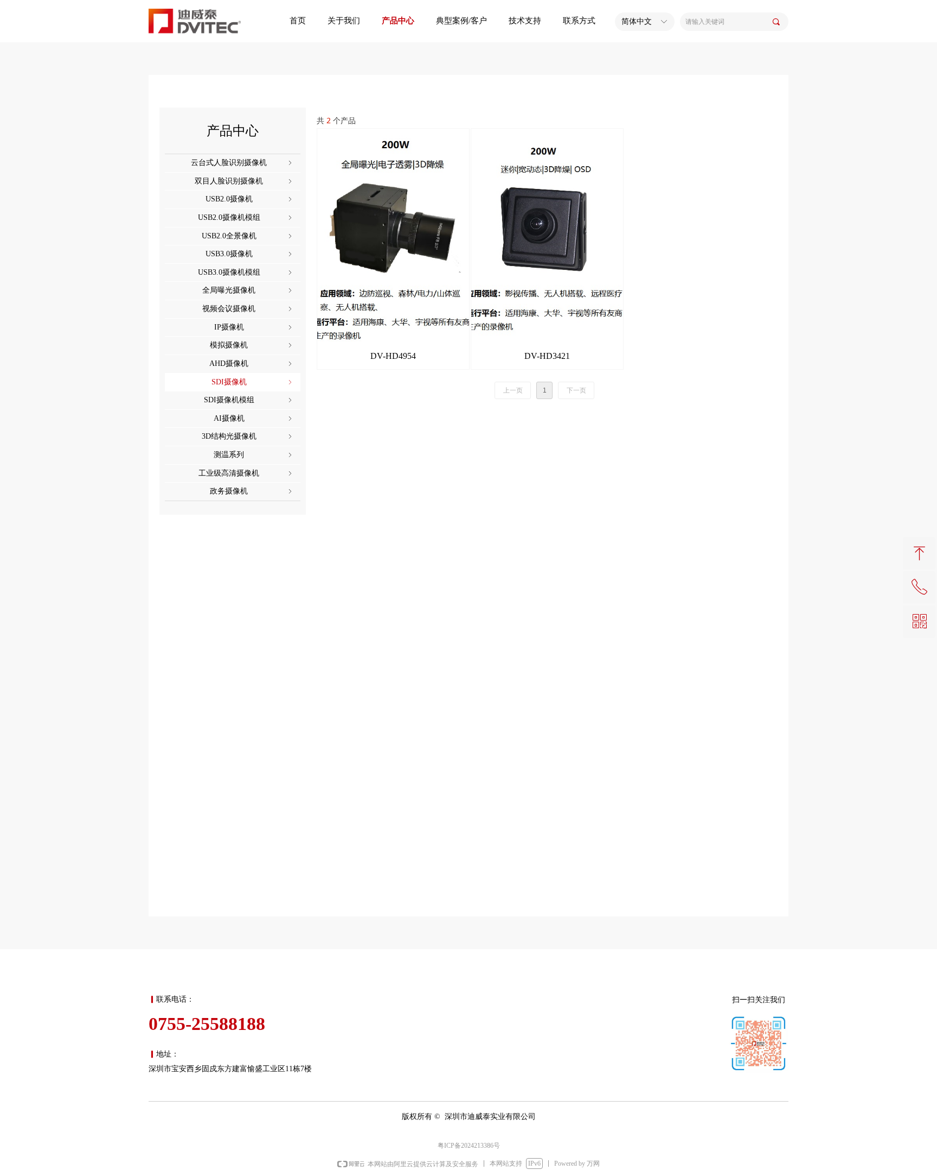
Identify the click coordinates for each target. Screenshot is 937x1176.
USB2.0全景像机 (248, 236)
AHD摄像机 (251, 363)
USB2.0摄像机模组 (246, 217)
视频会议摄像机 (248, 309)
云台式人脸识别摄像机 (242, 163)
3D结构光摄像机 (248, 436)
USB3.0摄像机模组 (246, 272)
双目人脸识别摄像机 (244, 181)
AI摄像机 (254, 418)
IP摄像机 (254, 327)
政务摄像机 (252, 491)
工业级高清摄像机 (246, 473)
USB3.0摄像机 (250, 254)
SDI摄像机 (252, 382)
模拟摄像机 (252, 345)
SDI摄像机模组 (249, 400)
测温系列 (254, 455)
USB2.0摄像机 (250, 199)
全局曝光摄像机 (248, 290)
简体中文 (636, 21)
